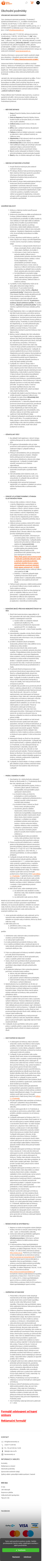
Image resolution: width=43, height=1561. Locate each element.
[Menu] (38, 3)
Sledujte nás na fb (10, 1451)
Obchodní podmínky (8, 1469)
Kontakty (4, 1463)
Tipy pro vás (5, 1498)
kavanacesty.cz (9, 1454)
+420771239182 (10, 1445)
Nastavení (16, 1557)
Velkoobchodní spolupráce (10, 1495)
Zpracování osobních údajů (10, 1471)
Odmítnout (27, 1557)
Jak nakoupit (5, 1489)
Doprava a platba (7, 1492)
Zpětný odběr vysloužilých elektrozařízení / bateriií (18, 1474)
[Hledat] (26, 3)
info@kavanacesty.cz (11, 1442)
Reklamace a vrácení (8, 1466)
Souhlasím (21, 1550)
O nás (3, 1487)
